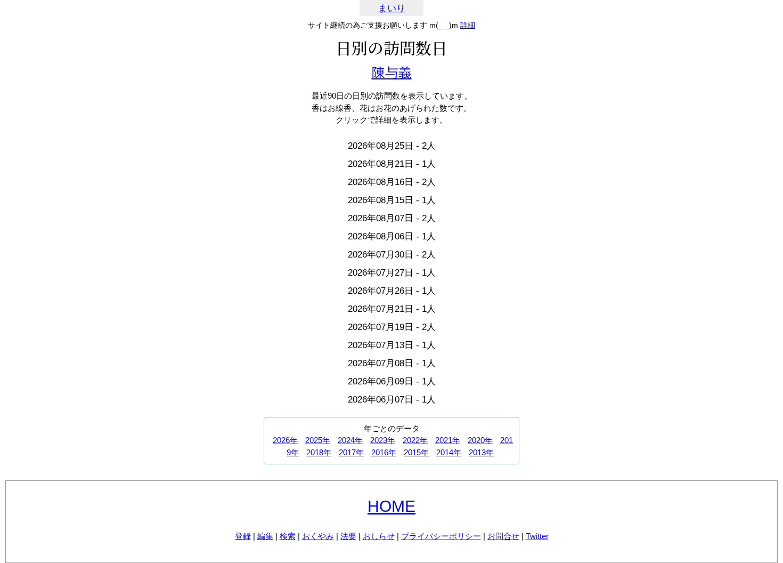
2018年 (318, 452)
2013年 (481, 452)
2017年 (351, 452)
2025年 (317, 440)
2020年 (480, 440)
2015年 (416, 452)
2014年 (448, 452)
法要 (348, 536)
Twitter (537, 536)
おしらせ (379, 536)
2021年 (447, 440)
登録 (243, 536)
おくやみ (318, 536)
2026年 (285, 440)
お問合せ (503, 536)
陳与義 (392, 72)
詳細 (467, 25)
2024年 (350, 440)
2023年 (382, 440)
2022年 (415, 440)
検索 (288, 536)
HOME (391, 506)
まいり (391, 8)
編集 (265, 536)
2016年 (383, 452)
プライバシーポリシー (441, 536)
